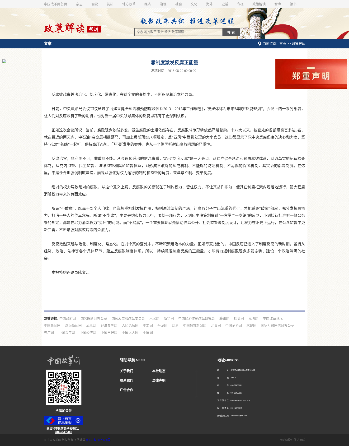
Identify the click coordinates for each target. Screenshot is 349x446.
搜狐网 (239, 318)
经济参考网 (109, 325)
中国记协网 (233, 325)
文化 (194, 4)
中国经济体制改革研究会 (196, 318)
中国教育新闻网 (194, 325)
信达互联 (299, 440)
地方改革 (129, 4)
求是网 (251, 325)
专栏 (240, 4)
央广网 (49, 332)
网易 (175, 325)
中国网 (148, 332)
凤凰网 (91, 325)
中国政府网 (67, 318)
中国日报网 (109, 332)
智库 (277, 4)
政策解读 (259, 4)
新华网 (169, 318)
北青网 (216, 325)
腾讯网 (224, 318)
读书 (293, 4)
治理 (163, 4)
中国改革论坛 (273, 318)
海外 (209, 4)
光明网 (253, 318)
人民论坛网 (130, 325)
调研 (110, 4)
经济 (147, 4)
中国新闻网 (52, 325)
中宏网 (148, 325)
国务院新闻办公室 (93, 318)
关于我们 (126, 371)
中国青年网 (66, 332)
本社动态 (158, 371)
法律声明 (158, 380)
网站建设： (286, 440)
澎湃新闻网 (73, 325)
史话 (225, 4)
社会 (178, 4)
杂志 (79, 4)
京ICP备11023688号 (98, 440)
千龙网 (162, 325)
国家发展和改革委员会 (128, 318)
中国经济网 (88, 332)
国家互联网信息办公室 (277, 325)
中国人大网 (130, 332)
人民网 (154, 318)
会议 (94, 4)
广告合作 (126, 390)
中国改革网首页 (55, 4)
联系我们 (126, 380)
